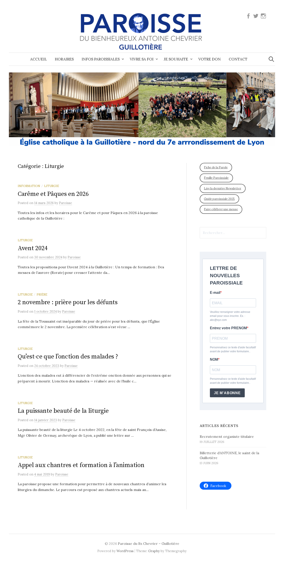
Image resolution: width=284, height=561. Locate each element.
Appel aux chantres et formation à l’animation (81, 465)
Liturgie (51, 186)
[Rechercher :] (271, 59)
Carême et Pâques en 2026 (53, 194)
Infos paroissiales (101, 59)
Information (29, 186)
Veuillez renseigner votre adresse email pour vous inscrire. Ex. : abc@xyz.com (230, 315)
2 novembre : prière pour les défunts (68, 302)
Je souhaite (176, 59)
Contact (238, 59)
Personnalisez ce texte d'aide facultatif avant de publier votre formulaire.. (233, 349)
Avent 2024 (32, 248)
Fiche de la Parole (216, 167)
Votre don (209, 59)
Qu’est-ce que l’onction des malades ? (68, 356)
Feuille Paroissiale (216, 178)
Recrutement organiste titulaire (227, 436)
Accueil (38, 59)
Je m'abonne (227, 393)
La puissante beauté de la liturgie (63, 411)
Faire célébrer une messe (221, 209)
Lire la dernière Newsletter (222, 188)
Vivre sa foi (142, 59)
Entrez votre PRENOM (228, 328)
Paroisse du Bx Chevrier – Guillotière (148, 543)
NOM (214, 359)
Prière (42, 294)
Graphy (154, 551)
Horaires (64, 59)
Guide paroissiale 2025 (219, 199)
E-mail (215, 292)
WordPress (125, 551)
